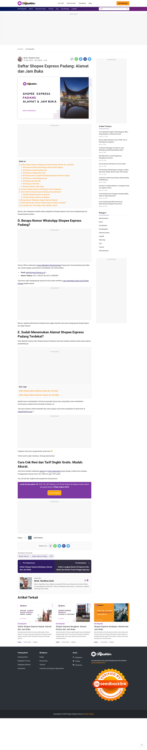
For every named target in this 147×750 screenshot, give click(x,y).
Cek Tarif (61, 3)
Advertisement (103, 218)
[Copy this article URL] (72, 59)
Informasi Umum (40, 9)
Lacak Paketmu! (54, 493)
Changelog (82, 3)
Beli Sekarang (122, 3)
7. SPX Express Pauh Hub (30, 184)
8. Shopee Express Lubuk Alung (32, 186)
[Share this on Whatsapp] (76, 59)
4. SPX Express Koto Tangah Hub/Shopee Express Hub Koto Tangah (45, 176)
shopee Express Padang (39, 556)
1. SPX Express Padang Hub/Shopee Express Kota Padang (42, 167)
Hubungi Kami (23, 657)
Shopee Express (24, 556)
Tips (57, 9)
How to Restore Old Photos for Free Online (112, 164)
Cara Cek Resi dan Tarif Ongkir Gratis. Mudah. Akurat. (38, 205)
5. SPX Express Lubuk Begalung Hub (34, 178)
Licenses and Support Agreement (52, 668)
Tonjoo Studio (89, 714)
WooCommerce (104, 250)
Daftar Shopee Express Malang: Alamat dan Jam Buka (38, 391)
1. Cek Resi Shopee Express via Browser (35, 195)
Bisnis (31, 9)
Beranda (20, 49)
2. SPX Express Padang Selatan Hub (34, 170)
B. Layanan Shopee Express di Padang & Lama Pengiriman (40, 189)
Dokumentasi (71, 3)
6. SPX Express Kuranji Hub (31, 181)
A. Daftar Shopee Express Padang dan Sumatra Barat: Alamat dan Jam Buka (46, 165)
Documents (44, 661)
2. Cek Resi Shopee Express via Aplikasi (35, 197)
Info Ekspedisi (22, 9)
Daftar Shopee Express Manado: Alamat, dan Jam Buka (39, 395)
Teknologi (102, 240)
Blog (90, 3)
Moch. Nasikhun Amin (32, 58)
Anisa (19, 642)
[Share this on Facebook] (85, 59)
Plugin (42, 657)
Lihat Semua (38, 538)
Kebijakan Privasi (24, 661)
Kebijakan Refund (24, 665)
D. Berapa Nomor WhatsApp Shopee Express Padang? (38, 200)
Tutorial (50, 9)
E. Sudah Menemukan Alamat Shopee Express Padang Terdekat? (42, 203)
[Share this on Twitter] (80, 59)
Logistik (74, 9)
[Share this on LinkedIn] (89, 59)
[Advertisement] (74, 29)
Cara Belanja (65, 9)
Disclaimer (21, 668)
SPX (51, 556)
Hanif (57, 642)
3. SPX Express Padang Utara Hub (33, 173)
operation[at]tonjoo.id (98, 662)
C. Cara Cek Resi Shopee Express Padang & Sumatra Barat (40, 192)
